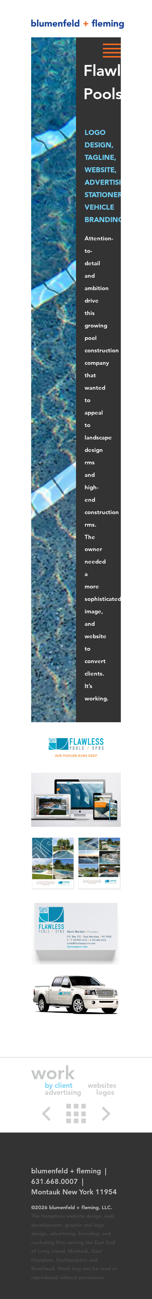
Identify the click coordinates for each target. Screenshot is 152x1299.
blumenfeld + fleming (78, 24)
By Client (58, 1085)
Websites (102, 1085)
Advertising (63, 1092)
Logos (105, 1092)
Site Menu (112, 51)
